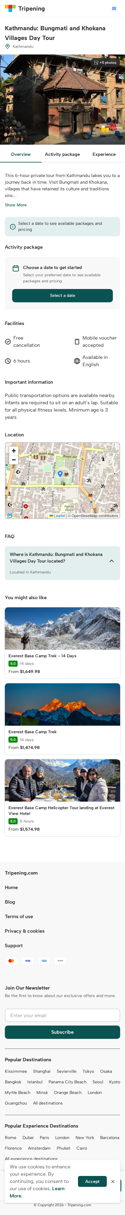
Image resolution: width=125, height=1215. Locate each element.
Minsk (42, 1092)
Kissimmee (16, 1071)
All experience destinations (31, 1158)
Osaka (106, 1071)
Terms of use (19, 916)
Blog (10, 902)
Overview (21, 154)
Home (11, 887)
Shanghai (42, 1071)
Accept (92, 1181)
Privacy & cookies (25, 931)
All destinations (48, 1103)
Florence (13, 1148)
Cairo (81, 1148)
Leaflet (59, 515)
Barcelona (109, 1137)
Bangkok (13, 1082)
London (95, 1092)
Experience (104, 154)
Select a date (62, 295)
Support (14, 945)
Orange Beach (68, 1092)
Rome (10, 1137)
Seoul (98, 1082)
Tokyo (88, 1071)
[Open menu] (114, 8)
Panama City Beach (67, 1082)
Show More (16, 205)
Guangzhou (16, 1103)
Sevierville (66, 1071)
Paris (44, 1137)
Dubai (28, 1137)
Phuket (63, 1148)
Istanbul (34, 1082)
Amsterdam (39, 1148)
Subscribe (62, 1032)
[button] (60, 474)
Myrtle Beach (17, 1092)
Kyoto (114, 1082)
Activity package (62, 154)
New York (85, 1137)
